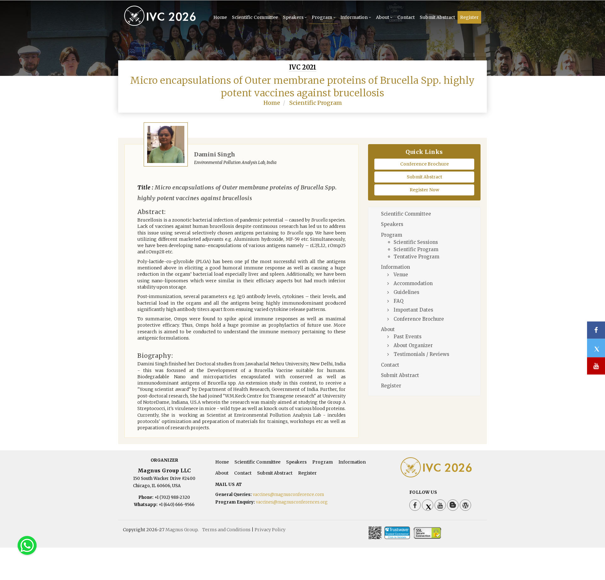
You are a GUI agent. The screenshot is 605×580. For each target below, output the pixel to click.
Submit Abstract (437, 17)
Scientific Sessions (416, 242)
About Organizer (413, 345)
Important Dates (413, 310)
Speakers (293, 17)
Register (469, 17)
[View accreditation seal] (397, 533)
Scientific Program (315, 102)
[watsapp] (27, 545)
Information (354, 17)
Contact (406, 17)
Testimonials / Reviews (421, 354)
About (382, 17)
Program (322, 17)
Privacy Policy (270, 529)
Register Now (424, 190)
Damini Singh (214, 154)
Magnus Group (181, 529)
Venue (401, 275)
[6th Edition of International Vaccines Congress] (161, 24)
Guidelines (406, 292)
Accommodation (413, 283)
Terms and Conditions (226, 529)
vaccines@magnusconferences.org (292, 502)
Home (220, 17)
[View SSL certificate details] (427, 533)
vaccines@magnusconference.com (288, 494)
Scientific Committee (255, 17)
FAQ (398, 301)
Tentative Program (416, 257)
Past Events (408, 337)
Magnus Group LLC (164, 470)
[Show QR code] (375, 533)
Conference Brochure (424, 164)
